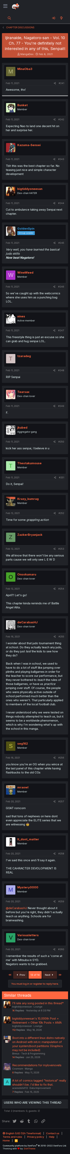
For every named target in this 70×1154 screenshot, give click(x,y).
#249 (61, 406)
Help (51, 1136)
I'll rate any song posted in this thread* (38, 1003)
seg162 (22, 743)
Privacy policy (35, 1136)
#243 (61, 159)
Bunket (22, 105)
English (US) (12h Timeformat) (23, 1133)
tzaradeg (24, 356)
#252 (61, 513)
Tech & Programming (33, 1053)
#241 (61, 83)
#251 (61, 477)
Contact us (52, 1133)
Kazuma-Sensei (29, 145)
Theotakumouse (29, 463)
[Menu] (5, 6)
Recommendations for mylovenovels (36, 1065)
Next (48, 974)
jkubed (22, 427)
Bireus (15, 1053)
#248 (61, 370)
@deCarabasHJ (16, 908)
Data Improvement (40, 1088)
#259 (61, 901)
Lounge (38, 1006)
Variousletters (28, 935)
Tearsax (23, 392)
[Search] (9, 18)
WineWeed (25, 272)
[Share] (54, 83)
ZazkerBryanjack (29, 535)
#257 (61, 801)
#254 (61, 588)
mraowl (22, 787)
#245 (61, 242)
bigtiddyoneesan (29, 189)
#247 (61, 330)
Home (6, 1140)
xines (21, 316)
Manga (29, 1068)
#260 (61, 949)
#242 (61, 119)
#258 (61, 853)
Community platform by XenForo (35, 1145)
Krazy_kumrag (28, 499)
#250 (61, 441)
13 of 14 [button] (35, 974)
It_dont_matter (28, 839)
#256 (61, 757)
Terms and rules (12, 1136)
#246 (61, 286)
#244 (61, 203)
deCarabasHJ (27, 622)
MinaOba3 (24, 69)
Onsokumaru (26, 574)
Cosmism (17, 1068)
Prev (22, 974)
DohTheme (29, 1148)
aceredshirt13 (20, 1088)
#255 (61, 636)
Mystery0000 (27, 887)
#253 (61, 548)
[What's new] (61, 18)
